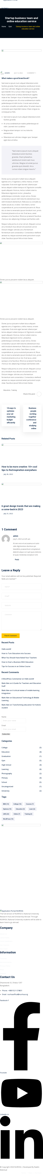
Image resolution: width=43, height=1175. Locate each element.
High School (6, 765)
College (4, 747)
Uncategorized (7, 786)
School (4, 782)
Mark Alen (5, 683)
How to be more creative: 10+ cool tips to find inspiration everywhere (19, 468)
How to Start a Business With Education (17, 662)
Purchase (38, 1173)
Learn (32, 809)
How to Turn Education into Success (16, 653)
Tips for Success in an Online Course (16, 666)
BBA (6, 804)
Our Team (4, 949)
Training (14, 390)
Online (17, 814)
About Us (3, 934)
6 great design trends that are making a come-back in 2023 (21, 507)
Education (7, 390)
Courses (30, 804)
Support (3, 973)
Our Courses (4, 945)
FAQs (2, 970)
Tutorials (3, 958)
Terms (23, 1173)
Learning (5, 769)
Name (4, 717)
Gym (10, 26)
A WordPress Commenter (12, 679)
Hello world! (6, 649)
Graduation (6, 756)
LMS (6, 814)
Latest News (4, 938)
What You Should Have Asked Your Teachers (19, 658)
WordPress (8, 819)
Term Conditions (6, 941)
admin (7, 73)
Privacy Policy (5, 966)
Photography (7, 773)
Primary (5, 778)
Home (4, 26)
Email (4, 725)
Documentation (6, 962)
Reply (17, 559)
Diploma (7, 809)
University (5, 791)
